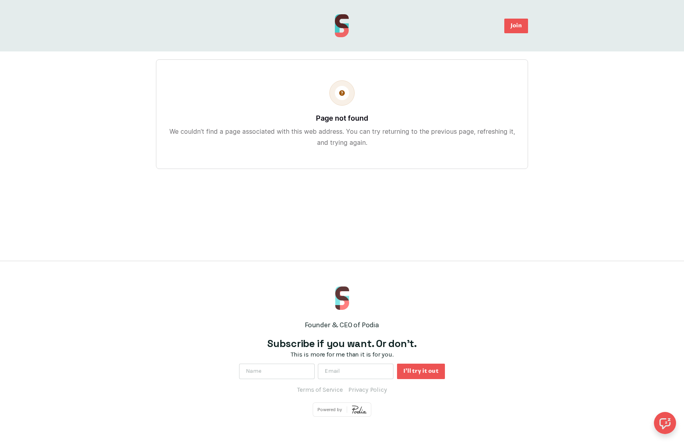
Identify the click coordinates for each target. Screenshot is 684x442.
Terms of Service (319, 389)
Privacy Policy (367, 389)
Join (516, 25)
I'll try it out (421, 371)
